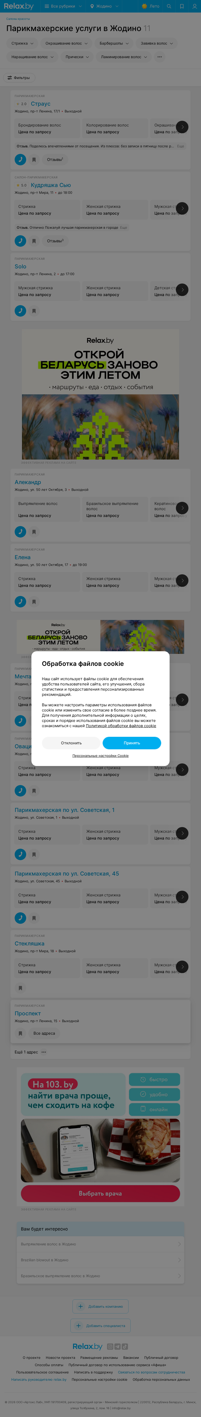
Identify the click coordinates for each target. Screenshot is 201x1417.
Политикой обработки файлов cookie (121, 725)
